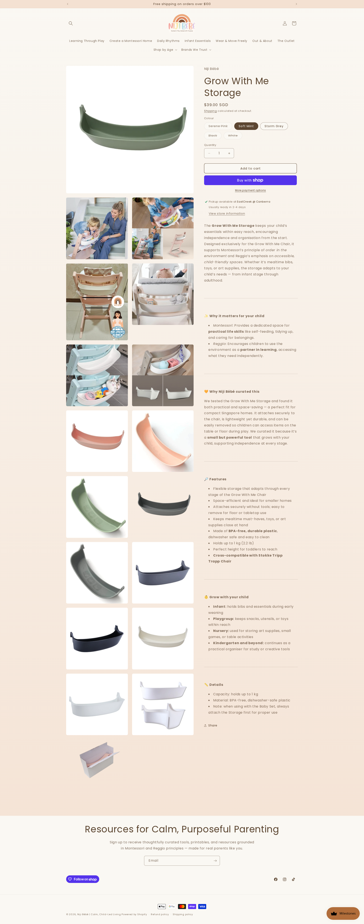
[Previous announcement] (67, 4)
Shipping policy (183, 914)
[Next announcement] (296, 4)
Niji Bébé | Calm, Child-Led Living (99, 914)
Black (215, 136)
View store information (227, 213)
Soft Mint (246, 126)
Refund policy (160, 914)
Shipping (210, 111)
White (235, 136)
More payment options (250, 190)
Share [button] (212, 725)
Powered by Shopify (134, 914)
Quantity (210, 145)
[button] (70, 23)
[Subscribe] (215, 861)
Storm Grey (274, 126)
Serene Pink (220, 127)
